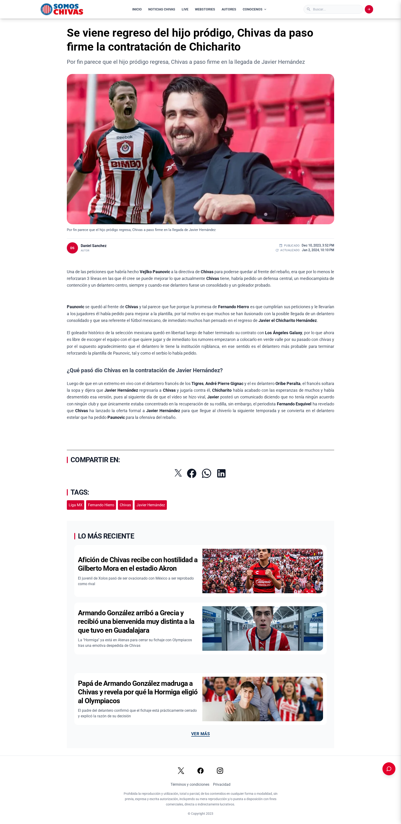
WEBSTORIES (205, 9)
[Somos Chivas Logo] (62, 9)
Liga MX (75, 505)
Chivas (125, 505)
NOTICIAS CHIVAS (161, 9)
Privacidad (221, 784)
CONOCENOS (252, 9)
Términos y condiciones (190, 784)
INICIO (137, 9)
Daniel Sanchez (94, 246)
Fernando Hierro (101, 505)
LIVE (185, 9)
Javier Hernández (150, 505)
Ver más (200, 733)
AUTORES (229, 9)
